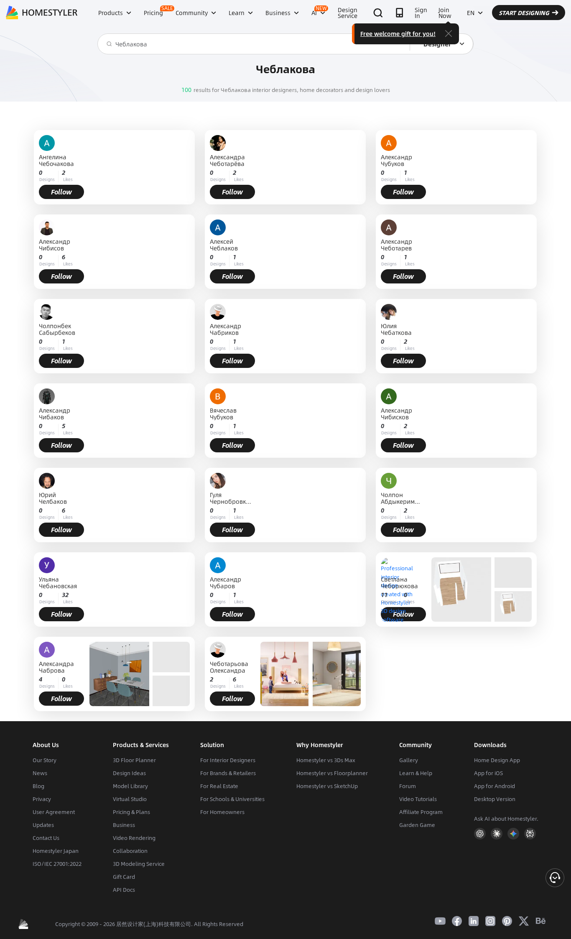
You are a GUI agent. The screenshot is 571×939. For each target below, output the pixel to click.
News (40, 773)
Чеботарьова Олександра (229, 667)
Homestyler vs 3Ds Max (325, 760)
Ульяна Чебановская (58, 582)
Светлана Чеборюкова (399, 582)
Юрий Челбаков (53, 498)
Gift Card (124, 877)
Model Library (130, 786)
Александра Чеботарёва (227, 160)
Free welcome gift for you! (398, 33)
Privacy (42, 799)
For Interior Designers (227, 760)
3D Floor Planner (134, 760)
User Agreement (54, 812)
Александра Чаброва (56, 667)
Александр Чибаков (54, 413)
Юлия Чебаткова (396, 329)
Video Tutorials (418, 799)
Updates (43, 825)
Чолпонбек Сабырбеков (57, 329)
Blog (38, 786)
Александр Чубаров (225, 582)
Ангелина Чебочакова (56, 160)
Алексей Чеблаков (224, 244)
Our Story (44, 760)
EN (470, 12)
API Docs (124, 889)
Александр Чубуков (396, 160)
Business (124, 825)
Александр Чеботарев (396, 244)
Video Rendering (134, 838)
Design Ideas (129, 773)
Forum (407, 786)
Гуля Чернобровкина (230, 498)
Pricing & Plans (131, 812)
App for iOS (488, 773)
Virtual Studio (130, 799)
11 (384, 594)
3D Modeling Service (139, 864)
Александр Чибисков (396, 413)
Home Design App (497, 760)
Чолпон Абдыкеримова (401, 498)
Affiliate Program (421, 812)
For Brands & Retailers (228, 773)
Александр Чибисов (54, 244)
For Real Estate (219, 786)
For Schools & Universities (232, 799)
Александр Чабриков (225, 329)
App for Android (494, 786)
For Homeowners (222, 812)
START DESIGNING (524, 12)
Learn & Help (415, 773)
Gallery (408, 760)
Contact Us (46, 838)
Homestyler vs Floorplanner (332, 773)
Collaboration (130, 851)
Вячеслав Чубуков (223, 413)
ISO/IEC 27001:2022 (57, 864)
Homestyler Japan (56, 851)
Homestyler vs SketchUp (327, 786)
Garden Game (417, 825)
